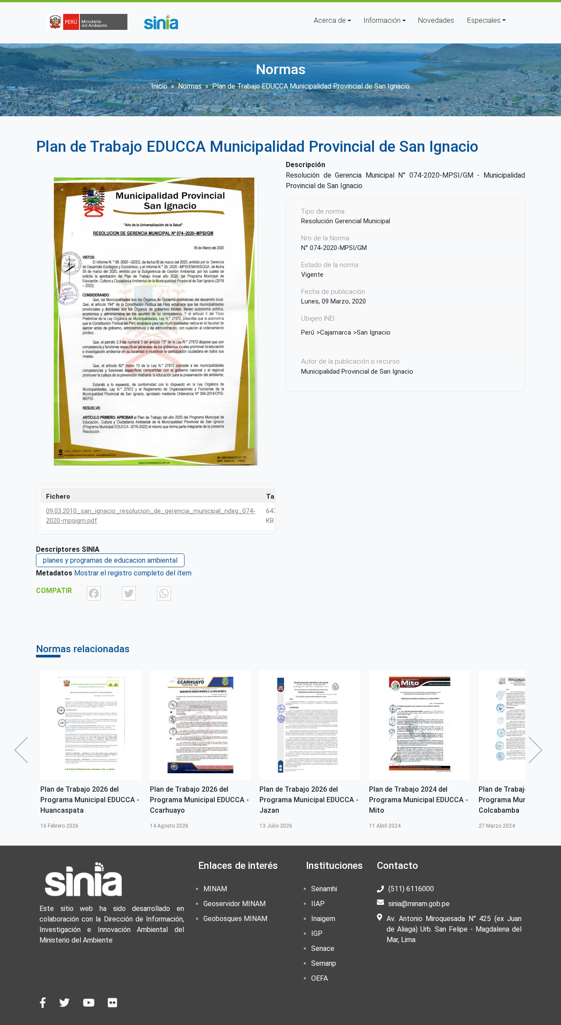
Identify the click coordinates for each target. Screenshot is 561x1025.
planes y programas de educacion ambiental (110, 560)
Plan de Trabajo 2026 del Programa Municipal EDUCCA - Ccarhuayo (199, 799)
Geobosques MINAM (235, 918)
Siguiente (538, 750)
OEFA (319, 978)
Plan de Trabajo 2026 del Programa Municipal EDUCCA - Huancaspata (89, 799)
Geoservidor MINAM (234, 904)
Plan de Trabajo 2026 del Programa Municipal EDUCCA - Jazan (309, 799)
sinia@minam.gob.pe (419, 904)
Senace (322, 948)
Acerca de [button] (330, 20)
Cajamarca (335, 332)
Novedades (436, 20)
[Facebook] (93, 593)
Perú (307, 332)
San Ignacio (374, 332)
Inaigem (323, 918)
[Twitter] (128, 593)
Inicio (159, 86)
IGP (317, 933)
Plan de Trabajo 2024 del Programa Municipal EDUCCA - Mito (418, 799)
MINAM (215, 889)
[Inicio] (161, 22)
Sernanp (323, 963)
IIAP (318, 904)
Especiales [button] (484, 20)
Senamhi (324, 889)
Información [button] (382, 20)
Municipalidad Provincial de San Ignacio (357, 371)
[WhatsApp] (163, 593)
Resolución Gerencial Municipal (345, 221)
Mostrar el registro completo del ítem (133, 573)
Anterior (23, 750)
